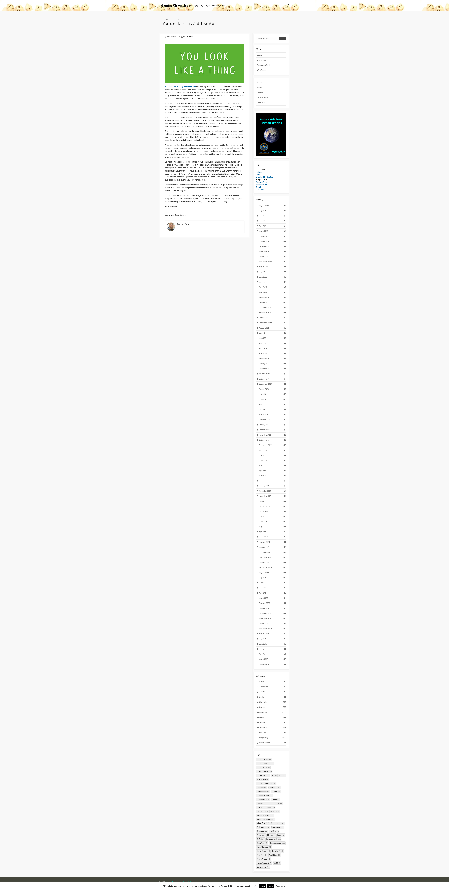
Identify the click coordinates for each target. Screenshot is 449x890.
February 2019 (272, 664)
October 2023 (272, 379)
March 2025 (272, 292)
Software (272, 733)
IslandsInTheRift (265, 815)
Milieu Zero (263, 823)
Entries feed (261, 60)
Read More (280, 886)
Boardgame (262, 779)
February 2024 (272, 358)
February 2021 (272, 542)
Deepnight (274, 787)
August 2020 (272, 573)
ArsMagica (263, 775)
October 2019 (272, 624)
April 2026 (272, 226)
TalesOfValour (264, 847)
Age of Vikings (264, 771)
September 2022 (272, 445)
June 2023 (272, 399)
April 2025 (272, 287)
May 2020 (272, 588)
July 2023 (272, 394)
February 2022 (272, 481)
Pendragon (277, 827)
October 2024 (272, 318)
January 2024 (272, 364)
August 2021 (272, 511)
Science (180, 19)
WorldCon (262, 855)
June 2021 (272, 522)
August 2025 (272, 267)
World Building (272, 743)
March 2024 (272, 353)
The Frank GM (261, 185)
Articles (259, 172)
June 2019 (272, 644)
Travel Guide (263, 851)
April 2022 (272, 471)
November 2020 (272, 557)
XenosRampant (264, 863)
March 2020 (272, 598)
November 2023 (272, 374)
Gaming (272, 707)
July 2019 (272, 639)
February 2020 (272, 603)
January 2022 (272, 486)
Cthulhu (261, 787)
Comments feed (263, 65)
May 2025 (272, 282)
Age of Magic (263, 767)
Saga (281, 835)
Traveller (259, 187)
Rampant (262, 831)
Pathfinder (263, 827)
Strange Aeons (277, 843)
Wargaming (272, 738)
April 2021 (272, 532)
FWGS (274, 811)
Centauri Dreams (262, 182)
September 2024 (272, 323)
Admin (272, 682)
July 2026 (272, 211)
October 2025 (272, 257)
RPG (271, 835)
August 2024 (272, 328)
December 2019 (272, 613)
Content (260, 93)
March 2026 (272, 231)
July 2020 (272, 578)
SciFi (260, 839)
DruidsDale (263, 799)
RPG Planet (260, 190)
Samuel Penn (188, 37)
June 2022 (272, 460)
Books (172, 19)
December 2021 (272, 491)
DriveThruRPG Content (264, 177)
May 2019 (272, 649)
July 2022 (272, 455)
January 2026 (272, 241)
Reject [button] (271, 886)
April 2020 (272, 593)
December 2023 (272, 369)
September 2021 (272, 506)
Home (165, 19)
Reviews (272, 717)
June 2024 (272, 338)
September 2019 (272, 629)
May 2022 (272, 465)
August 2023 (272, 389)
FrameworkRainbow (266, 807)
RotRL (261, 835)
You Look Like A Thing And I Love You (180, 87)
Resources (261, 103)
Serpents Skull (273, 839)
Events (275, 799)
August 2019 (272, 634)
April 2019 (272, 654)
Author (259, 88)
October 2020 (272, 562)
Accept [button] (262, 886)
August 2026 (272, 206)
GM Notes (272, 712)
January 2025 (272, 302)
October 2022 (272, 440)
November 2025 (272, 251)
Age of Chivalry (264, 759)
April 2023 (272, 409)
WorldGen (274, 855)
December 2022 (272, 430)
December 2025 (272, 246)
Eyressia (261, 803)
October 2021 (272, 501)
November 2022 (272, 435)
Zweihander (263, 867)
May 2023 (272, 404)
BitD (282, 775)
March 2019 (272, 659)
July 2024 (272, 333)
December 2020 (272, 552)
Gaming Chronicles (172, 882)
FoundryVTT (275, 803)
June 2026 (272, 216)
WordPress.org (262, 70)
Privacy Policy (262, 98)
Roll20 (274, 831)
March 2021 (272, 537)
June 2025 (272, 277)
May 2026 (272, 221)
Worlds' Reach (263, 859)
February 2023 (272, 420)
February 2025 (272, 297)
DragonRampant (264, 795)
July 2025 (272, 272)
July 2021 (272, 516)
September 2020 (272, 567)
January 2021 (272, 547)
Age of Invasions (265, 763)
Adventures (272, 687)
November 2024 (272, 313)
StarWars (262, 843)
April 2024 (272, 348)
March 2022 (272, 476)
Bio (274, 775)
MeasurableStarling (265, 819)
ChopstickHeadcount (266, 783)
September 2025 (272, 262)
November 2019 (272, 618)
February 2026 (272, 236)
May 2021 (272, 527)
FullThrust (262, 811)
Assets (272, 692)
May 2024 (272, 343)
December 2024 (272, 308)
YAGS (276, 863)
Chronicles (272, 702)
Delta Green (263, 791)
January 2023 (272, 425)
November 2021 (272, 496)
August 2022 (272, 450)
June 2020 (272, 583)
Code (258, 175)
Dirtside (276, 791)
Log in (259, 55)
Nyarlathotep (277, 823)
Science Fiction (272, 727)
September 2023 (272, 384)
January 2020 (272, 608)
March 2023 (272, 414)
